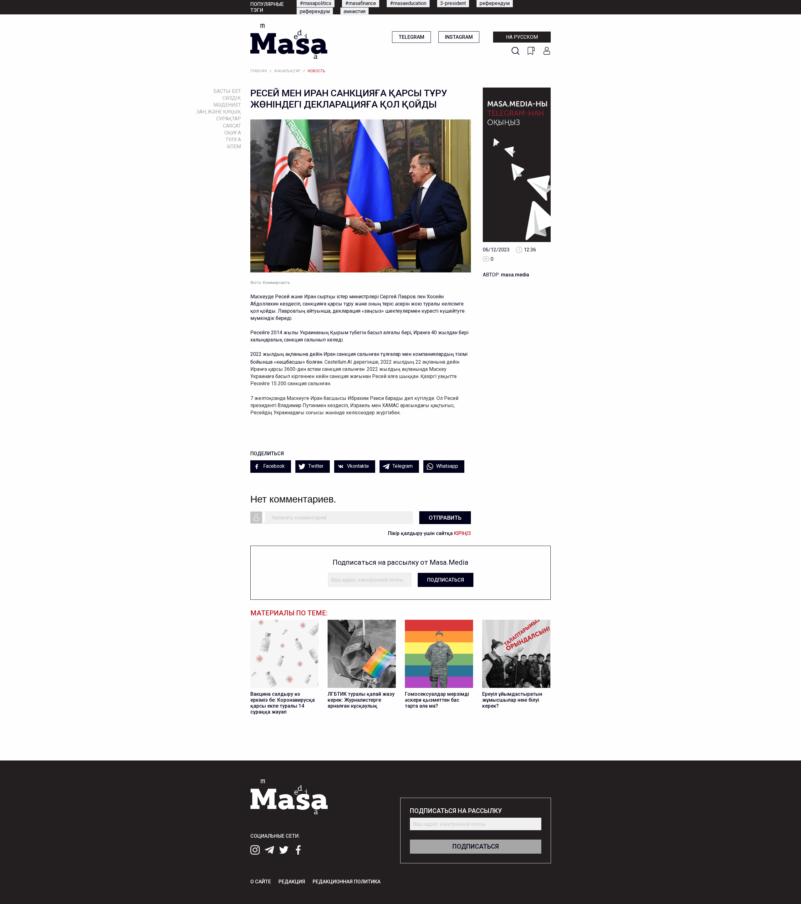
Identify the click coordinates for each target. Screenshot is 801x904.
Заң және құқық (218, 112)
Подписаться (445, 580)
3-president (453, 3)
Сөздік (231, 98)
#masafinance (360, 3)
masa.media (515, 275)
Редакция (291, 882)
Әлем (234, 146)
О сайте (260, 882)
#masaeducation (408, 3)
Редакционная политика (346, 882)
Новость (316, 71)
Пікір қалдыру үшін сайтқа (429, 533)
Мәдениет (227, 105)
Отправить (445, 517)
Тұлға (233, 140)
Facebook (273, 466)
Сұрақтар (228, 119)
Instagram (459, 37)
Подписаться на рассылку (456, 811)
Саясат (232, 126)
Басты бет (227, 91)
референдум (495, 3)
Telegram (411, 37)
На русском (522, 37)
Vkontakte (357, 466)
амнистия (354, 11)
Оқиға (232, 133)
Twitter (315, 466)
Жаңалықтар (287, 71)
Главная (258, 71)
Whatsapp (446, 466)
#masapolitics (315, 3)
